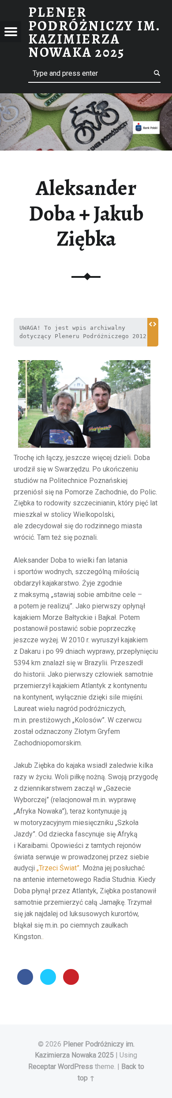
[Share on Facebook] (25, 982)
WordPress (75, 1066)
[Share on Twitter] (48, 982)
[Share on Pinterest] (71, 982)
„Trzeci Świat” (58, 868)
